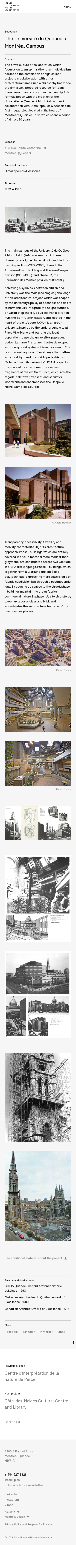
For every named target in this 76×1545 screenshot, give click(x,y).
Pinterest (46, 1332)
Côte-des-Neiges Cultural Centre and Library (36, 1403)
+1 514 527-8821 (15, 1474)
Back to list (12, 1422)
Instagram (12, 1499)
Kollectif (10, 1511)
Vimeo (9, 1505)
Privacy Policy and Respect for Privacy (28, 1524)
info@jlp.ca (12, 1480)
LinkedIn (29, 1332)
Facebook (12, 1332)
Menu (67, 6)
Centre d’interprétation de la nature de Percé (32, 1376)
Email (61, 1332)
